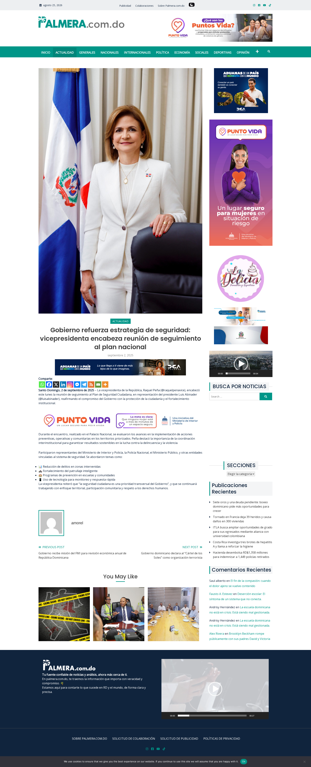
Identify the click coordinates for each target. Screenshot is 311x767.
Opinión (243, 52)
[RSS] (91, 384)
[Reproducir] (216, 376)
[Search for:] (235, 396)
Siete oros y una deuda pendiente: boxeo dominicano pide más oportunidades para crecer (241, 506)
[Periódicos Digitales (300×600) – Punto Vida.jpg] (240, 245)
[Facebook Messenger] (77, 384)
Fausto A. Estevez (221, 594)
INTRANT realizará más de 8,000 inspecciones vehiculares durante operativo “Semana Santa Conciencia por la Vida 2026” (118, 620)
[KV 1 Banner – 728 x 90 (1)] (120, 374)
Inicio (45, 52)
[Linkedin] (63, 384)
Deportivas (222, 52)
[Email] (98, 384)
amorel (77, 523)
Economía (182, 52)
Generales (87, 52)
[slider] (238, 373)
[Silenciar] (264, 376)
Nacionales (110, 52)
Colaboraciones (144, 5)
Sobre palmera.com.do (89, 739)
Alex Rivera (216, 634)
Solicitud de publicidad (179, 739)
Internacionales (137, 52)
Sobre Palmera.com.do (171, 5)
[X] (56, 384)
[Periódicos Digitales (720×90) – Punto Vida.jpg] (120, 430)
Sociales (201, 52)
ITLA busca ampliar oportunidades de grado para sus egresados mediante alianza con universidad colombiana (242, 531)
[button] (241, 364)
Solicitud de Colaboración (133, 739)
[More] (105, 384)
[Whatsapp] (42, 384)
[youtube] (264, 5)
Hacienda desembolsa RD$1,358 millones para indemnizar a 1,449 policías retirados (241, 555)
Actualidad (65, 52)
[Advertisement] (240, 431)
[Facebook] (49, 384)
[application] (240, 364)
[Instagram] (70, 384)
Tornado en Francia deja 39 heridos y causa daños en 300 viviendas (242, 519)
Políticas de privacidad (221, 739)
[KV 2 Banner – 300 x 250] (241, 112)
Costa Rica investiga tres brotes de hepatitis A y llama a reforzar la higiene (242, 544)
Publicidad (125, 5)
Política (162, 52)
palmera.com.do (56, 679)
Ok (243, 761)
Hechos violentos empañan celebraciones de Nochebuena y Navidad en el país (64, 622)
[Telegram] (84, 384)
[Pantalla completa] (270, 376)
